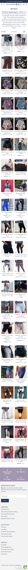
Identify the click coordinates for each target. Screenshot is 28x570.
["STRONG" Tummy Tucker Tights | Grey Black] (21, 372)
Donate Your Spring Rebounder (8, 531)
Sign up (5, 500)
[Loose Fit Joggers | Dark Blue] (7, 165)
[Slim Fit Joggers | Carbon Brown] (21, 286)
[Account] (23, 4)
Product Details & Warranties (7, 514)
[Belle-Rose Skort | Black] (21, 186)
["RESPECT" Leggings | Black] (21, 452)
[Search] (4, 4)
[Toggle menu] (1, 4)
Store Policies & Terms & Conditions (9, 511)
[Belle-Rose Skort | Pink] (7, 186)
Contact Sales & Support (6, 536)
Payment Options (5, 509)
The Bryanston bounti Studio (7, 549)
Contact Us (3, 527)
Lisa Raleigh (6, 565)
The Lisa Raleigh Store (6, 547)
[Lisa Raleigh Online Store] (14, 4)
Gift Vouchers (4, 516)
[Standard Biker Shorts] (7, 247)
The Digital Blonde (17, 565)
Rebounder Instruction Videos (8, 518)
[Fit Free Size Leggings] (21, 40)
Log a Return (4, 529)
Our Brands (3, 545)
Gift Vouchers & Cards (6, 534)
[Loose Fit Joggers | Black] (21, 144)
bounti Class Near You (6, 551)
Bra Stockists (4, 554)
